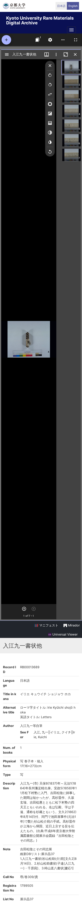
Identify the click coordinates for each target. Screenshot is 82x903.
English (73, 6)
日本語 (61, 6)
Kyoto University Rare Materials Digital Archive (40, 19)
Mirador (73, 625)
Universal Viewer (64, 634)
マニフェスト (48, 625)
